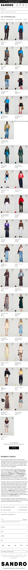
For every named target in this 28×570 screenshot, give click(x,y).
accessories (22, 475)
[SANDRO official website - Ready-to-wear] (7, 5)
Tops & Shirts (18, 19)
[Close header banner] (26, 1)
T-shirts (25, 19)
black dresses (22, 470)
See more (14, 447)
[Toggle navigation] (26, 5)
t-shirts (15, 470)
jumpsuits (3, 475)
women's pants (13, 494)
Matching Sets (10, 19)
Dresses (3, 19)
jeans (9, 472)
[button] (17, 5)
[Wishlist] (12, 23)
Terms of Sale (4, 555)
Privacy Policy (19, 555)
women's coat (11, 490)
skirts (17, 472)
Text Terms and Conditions (13, 556)
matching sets (9, 475)
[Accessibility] (3, 400)
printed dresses (21, 473)
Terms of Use (11, 555)
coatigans (11, 473)
